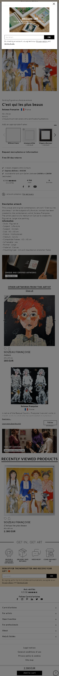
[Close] (54, 4)
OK (49, 37)
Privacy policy (42, 41)
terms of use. (9, 44)
